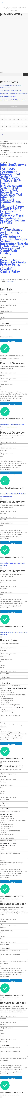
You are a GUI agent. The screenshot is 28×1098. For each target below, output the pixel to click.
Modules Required (7, 814)
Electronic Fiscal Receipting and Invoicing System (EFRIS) (12, 219)
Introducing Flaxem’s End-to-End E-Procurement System (13, 99)
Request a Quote (13, 262)
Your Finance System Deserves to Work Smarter (11, 90)
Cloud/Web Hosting (8, 252)
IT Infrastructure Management (12, 247)
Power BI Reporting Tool (11, 194)
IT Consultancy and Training (11, 231)
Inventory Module (7, 701)
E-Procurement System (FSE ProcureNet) (11, 188)
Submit (13, 341)
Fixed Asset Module (8, 692)
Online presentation (8, 710)
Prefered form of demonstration (11, 708)
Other (4, 833)
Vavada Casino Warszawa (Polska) (8, 96)
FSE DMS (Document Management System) (10, 173)
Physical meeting (7, 712)
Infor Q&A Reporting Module (11, 705)
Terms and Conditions (8, 268)
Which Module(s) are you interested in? (13, 688)
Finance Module (7, 690)
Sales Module (6, 703)
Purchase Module (7, 699)
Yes (3, 847)
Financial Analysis (13, 239)
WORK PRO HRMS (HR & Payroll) (10, 181)
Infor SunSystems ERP (13, 166)
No (3, 849)
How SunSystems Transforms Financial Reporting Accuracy (13, 93)
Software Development (10, 236)
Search (1, 72)
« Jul (2, 134)
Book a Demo (10, 260)
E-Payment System (8, 212)
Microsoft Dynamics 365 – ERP (12, 202)
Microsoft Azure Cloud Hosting (12, 208)
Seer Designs (10, 281)
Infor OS (6, 197)
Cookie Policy (10, 272)
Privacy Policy (10, 265)
